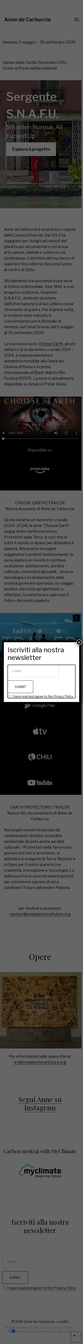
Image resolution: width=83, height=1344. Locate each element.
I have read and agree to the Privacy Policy (43, 696)
